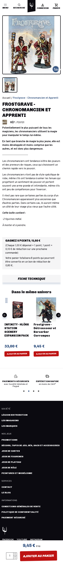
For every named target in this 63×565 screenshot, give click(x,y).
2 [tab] (29, 390)
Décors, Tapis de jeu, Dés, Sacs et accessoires (31, 445)
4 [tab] (39, 390)
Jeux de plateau (11, 462)
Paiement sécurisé (13, 517)
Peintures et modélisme (17, 473)
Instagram (36, 539)
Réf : (13, 122)
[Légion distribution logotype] (31, 5)
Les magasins (10, 420)
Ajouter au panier (38, 556)
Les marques (9, 426)
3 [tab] (34, 390)
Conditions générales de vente (21, 506)
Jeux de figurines (12, 456)
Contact (7, 487)
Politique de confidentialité (20, 512)
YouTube (22, 539)
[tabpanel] (17, 381)
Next (58, 315)
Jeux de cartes (11, 451)
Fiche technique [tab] (31, 279)
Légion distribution (15, 415)
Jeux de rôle (9, 467)
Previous (4, 315)
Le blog (6, 492)
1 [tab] (24, 390)
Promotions (9, 440)
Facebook (8, 539)
